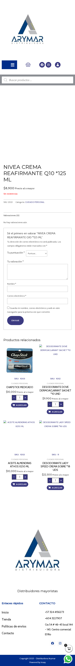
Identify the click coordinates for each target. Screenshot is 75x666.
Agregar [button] (21, 405)
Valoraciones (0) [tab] (11, 215)
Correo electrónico (16, 296)
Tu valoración (15, 261)
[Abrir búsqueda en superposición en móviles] (37, 79)
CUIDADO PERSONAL (34, 202)
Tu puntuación (16, 252)
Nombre (11, 283)
